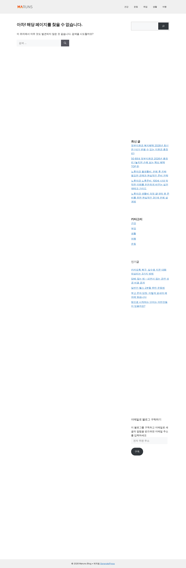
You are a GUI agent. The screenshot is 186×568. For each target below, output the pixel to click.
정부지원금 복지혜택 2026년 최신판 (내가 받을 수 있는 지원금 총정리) (150, 149)
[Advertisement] (150, 85)
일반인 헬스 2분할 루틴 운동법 (148, 287)
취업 (145, 6)
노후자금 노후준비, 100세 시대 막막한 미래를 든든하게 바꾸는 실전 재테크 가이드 (149, 184)
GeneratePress (107, 563)
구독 (137, 451)
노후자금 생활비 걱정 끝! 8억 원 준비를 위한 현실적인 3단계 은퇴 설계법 (150, 197)
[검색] (65, 43)
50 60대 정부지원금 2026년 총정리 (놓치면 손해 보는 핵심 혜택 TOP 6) (149, 162)
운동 (136, 6)
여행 (164, 6)
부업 (133, 228)
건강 (126, 6)
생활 (155, 6)
